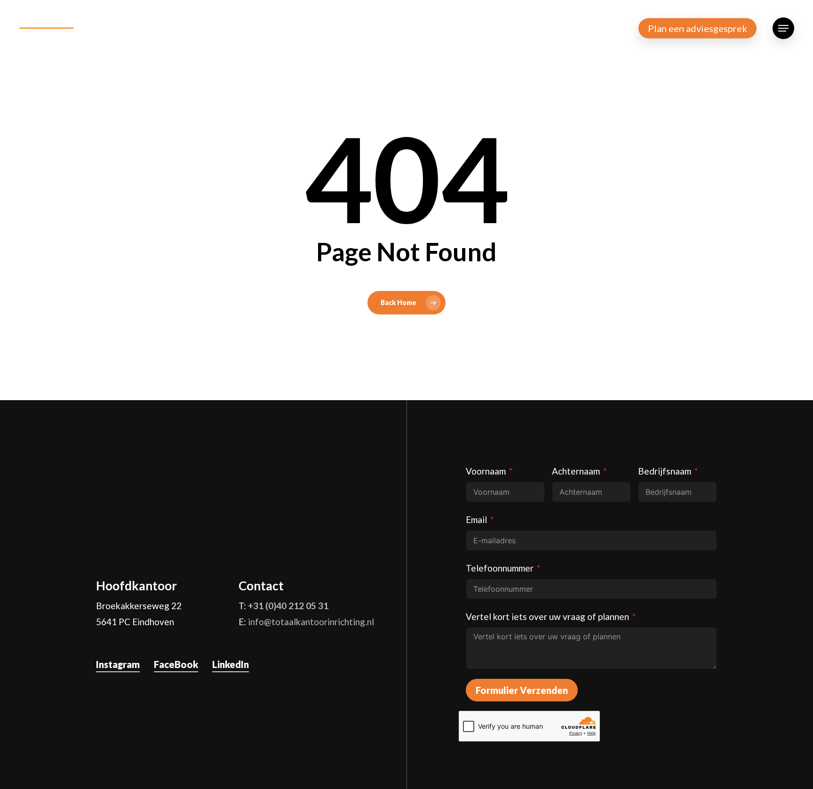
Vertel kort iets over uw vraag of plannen (547, 616)
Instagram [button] (118, 664)
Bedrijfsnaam (664, 471)
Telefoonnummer (500, 568)
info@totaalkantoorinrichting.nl (311, 621)
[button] (783, 28)
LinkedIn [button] (230, 664)
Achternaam (576, 471)
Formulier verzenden (522, 690)
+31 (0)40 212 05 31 (288, 605)
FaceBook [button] (176, 664)
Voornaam (486, 471)
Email (476, 519)
